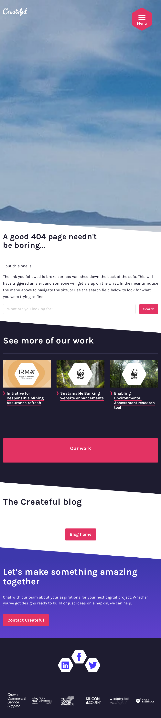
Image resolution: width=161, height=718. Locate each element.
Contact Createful (25, 620)
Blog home (80, 534)
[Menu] (141, 17)
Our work (80, 448)
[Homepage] (16, 14)
